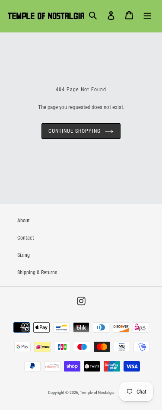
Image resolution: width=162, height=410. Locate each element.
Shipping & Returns (37, 272)
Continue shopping (74, 131)
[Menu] (147, 15)
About (23, 221)
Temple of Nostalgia (97, 392)
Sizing (23, 255)
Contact (25, 238)
